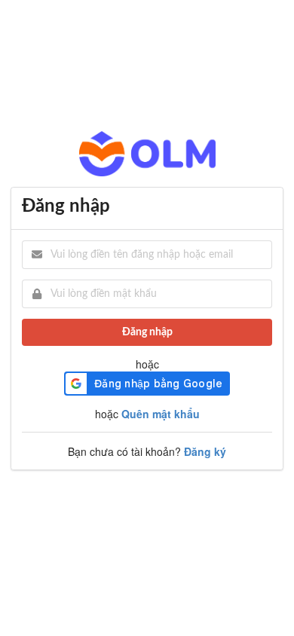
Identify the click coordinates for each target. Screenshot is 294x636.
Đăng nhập (147, 332)
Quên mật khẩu (160, 413)
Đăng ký (205, 451)
